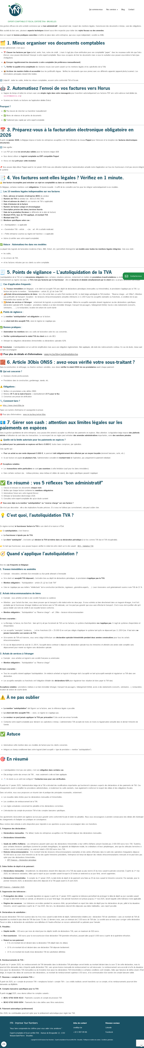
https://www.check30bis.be (13, 405)
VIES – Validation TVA (85, 546)
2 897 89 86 (82, 1032)
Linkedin (109, 1027)
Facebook (109, 1032)
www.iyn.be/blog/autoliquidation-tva (61, 354)
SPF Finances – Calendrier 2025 (12, 887)
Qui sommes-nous (96, 9)
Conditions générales (107, 1040)
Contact (131, 9)
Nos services (111, 9)
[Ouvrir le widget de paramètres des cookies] (4, 1044)
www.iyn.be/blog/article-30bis (34, 414)
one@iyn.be (77, 1027)
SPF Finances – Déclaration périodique (21, 860)
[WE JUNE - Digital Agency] (141, 1045)
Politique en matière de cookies (92, 1040)
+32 (75, 1032)
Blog (123, 9)
